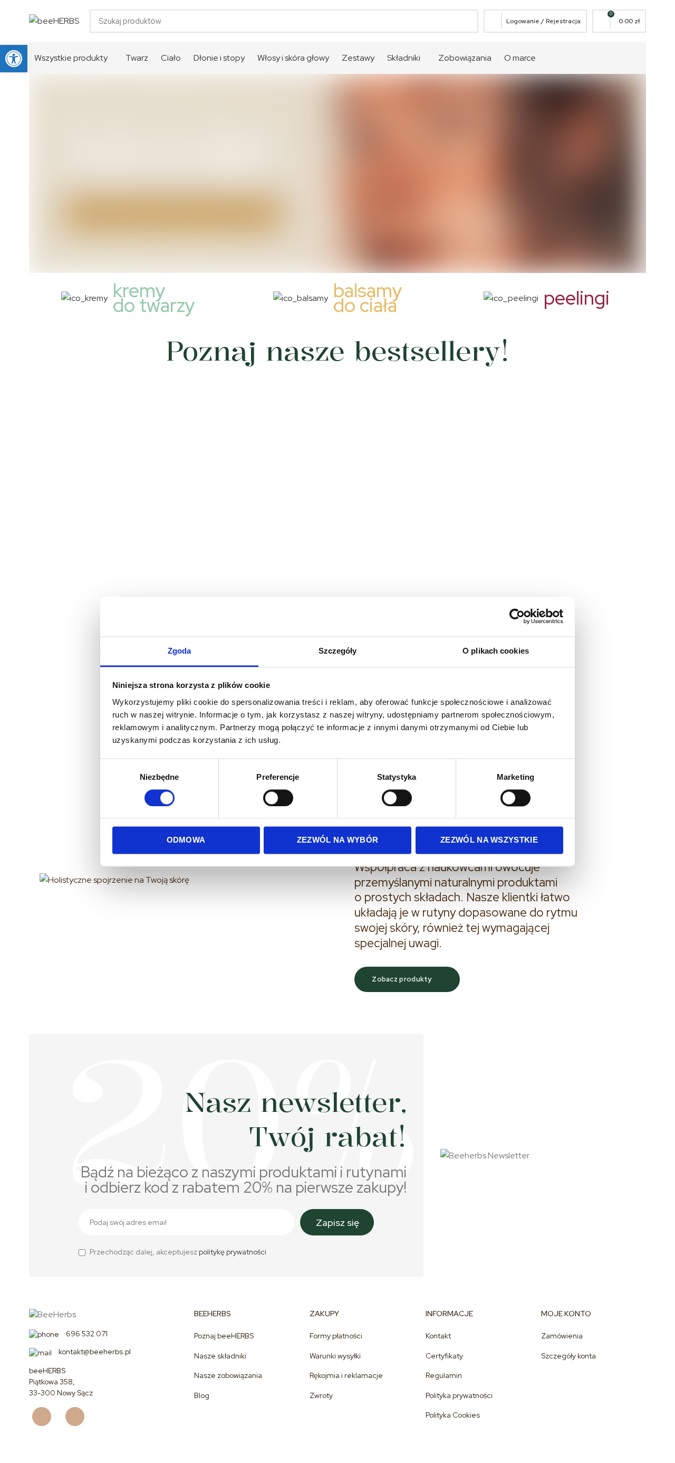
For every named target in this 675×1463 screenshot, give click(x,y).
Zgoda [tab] (179, 650)
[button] (13, 58)
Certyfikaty (444, 1356)
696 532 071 (86, 1333)
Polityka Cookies (453, 1415)
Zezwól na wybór (338, 840)
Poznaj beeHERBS (224, 1336)
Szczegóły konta (568, 1356)
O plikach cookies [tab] (495, 650)
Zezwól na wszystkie (489, 840)
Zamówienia (562, 1336)
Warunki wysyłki (335, 1356)
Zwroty (321, 1395)
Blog (201, 1395)
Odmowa (186, 840)
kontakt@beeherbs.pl (94, 1351)
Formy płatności (336, 1336)
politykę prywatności (232, 1252)
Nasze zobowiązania (228, 1375)
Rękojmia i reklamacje (346, 1375)
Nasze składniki (220, 1356)
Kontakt (438, 1336)
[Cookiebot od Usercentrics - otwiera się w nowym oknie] (517, 616)
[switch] (278, 797)
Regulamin (444, 1375)
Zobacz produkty (402, 979)
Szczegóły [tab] (338, 650)
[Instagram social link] (78, 1416)
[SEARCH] (464, 21)
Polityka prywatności (459, 1395)
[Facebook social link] (45, 1416)
